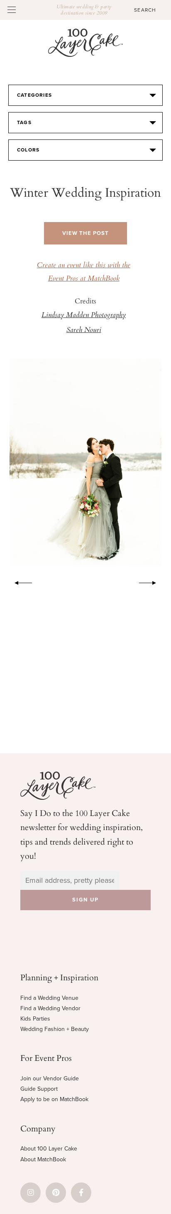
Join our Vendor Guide (49, 1078)
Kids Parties (35, 1018)
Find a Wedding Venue (49, 997)
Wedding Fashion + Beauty (54, 1029)
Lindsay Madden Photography (84, 315)
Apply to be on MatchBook (54, 1099)
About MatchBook (43, 1159)
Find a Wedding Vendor (50, 1008)
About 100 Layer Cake (48, 1148)
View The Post (85, 233)
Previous (19, 581)
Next (152, 581)
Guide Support (39, 1088)
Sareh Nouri (83, 330)
